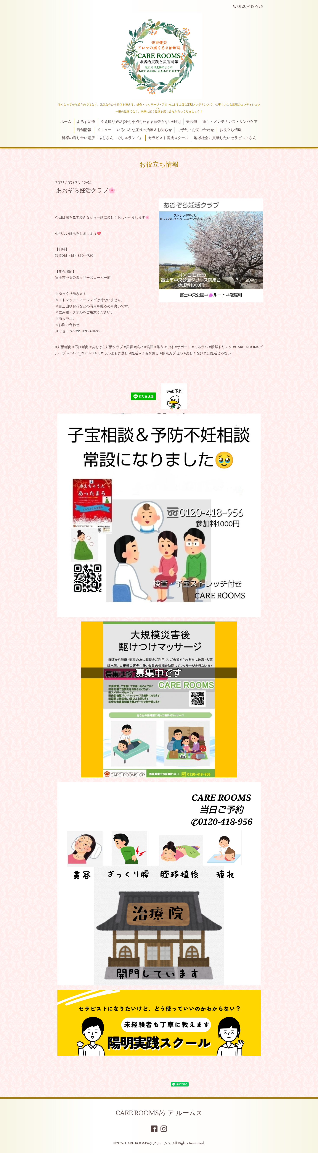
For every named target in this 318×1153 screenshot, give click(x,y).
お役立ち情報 (231, 130)
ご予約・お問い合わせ (195, 130)
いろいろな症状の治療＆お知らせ (144, 130)
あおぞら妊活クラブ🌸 (85, 190)
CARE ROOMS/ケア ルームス (159, 1113)
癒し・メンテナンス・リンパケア (230, 121)
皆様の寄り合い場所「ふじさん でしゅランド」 (102, 138)
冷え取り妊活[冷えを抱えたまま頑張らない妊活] (141, 121)
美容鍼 (191, 121)
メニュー (104, 130)
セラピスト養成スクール (168, 138)
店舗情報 (84, 130)
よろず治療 (86, 121)
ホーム (65, 121)
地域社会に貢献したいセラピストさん (225, 138)
